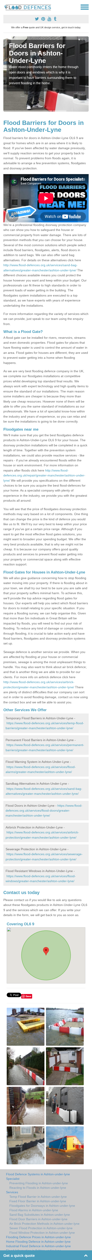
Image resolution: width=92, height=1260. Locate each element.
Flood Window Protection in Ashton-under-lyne (42, 1232)
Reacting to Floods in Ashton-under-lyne (37, 1187)
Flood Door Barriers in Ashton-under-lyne (38, 1219)
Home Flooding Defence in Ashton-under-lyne (38, 1241)
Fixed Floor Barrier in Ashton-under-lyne (37, 1201)
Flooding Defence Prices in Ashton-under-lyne (38, 1237)
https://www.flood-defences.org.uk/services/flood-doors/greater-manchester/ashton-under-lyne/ (44, 810)
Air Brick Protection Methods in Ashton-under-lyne (44, 1223)
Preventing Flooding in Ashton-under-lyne (38, 1183)
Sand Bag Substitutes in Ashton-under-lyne (39, 1214)
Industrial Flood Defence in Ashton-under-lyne (38, 1246)
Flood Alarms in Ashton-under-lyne (33, 1210)
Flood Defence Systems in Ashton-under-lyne (38, 1174)
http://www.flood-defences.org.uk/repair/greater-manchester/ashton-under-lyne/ (44, 475)
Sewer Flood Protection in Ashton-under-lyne (41, 1228)
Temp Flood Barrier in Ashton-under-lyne (38, 1196)
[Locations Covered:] (5, 6)
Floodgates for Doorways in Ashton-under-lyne (42, 1205)
